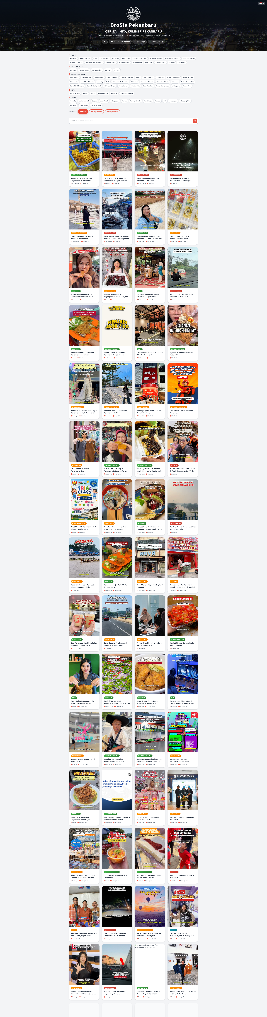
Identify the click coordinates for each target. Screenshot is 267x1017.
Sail (165, 101)
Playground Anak (163, 82)
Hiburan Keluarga (126, 77)
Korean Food (137, 62)
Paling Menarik (112, 112)
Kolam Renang (188, 77)
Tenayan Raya (96, 105)
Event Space (98, 77)
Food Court (126, 58)
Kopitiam (115, 58)
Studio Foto (135, 86)
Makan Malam (97, 70)
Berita (93, 93)
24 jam (116, 70)
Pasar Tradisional (147, 82)
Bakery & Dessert (156, 58)
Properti (175, 82)
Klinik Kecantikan (173, 77)
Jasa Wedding (148, 77)
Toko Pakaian (148, 86)
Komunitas (74, 82)
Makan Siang (84, 70)
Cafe (95, 58)
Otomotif (134, 82)
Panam (124, 101)
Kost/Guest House (87, 82)
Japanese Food (124, 62)
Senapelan (173, 101)
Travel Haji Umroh (162, 86)
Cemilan (108, 70)
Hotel (138, 77)
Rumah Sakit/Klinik (94, 86)
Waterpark (176, 86)
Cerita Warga (103, 93)
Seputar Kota (75, 93)
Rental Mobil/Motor (77, 86)
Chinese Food (110, 62)
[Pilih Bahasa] (261, 3)
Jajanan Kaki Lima (139, 58)
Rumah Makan (85, 58)
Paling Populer (96, 112)
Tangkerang (84, 105)
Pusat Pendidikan (187, 82)
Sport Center (123, 86)
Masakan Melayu (189, 58)
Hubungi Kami (157, 42)
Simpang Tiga (185, 101)
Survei (85, 93)
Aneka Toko (187, 86)
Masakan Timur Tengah (94, 62)
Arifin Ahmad (84, 101)
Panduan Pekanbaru (121, 42)
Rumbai (157, 101)
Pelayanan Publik (127, 93)
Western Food (160, 62)
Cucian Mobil (86, 77)
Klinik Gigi (160, 77)
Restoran (73, 58)
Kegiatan (114, 93)
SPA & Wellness (109, 86)
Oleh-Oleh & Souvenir (120, 82)
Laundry (100, 82)
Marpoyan (114, 101)
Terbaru (83, 111)
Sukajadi (73, 105)
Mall (107, 82)
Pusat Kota (148, 101)
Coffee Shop (104, 58)
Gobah (94, 101)
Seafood (172, 62)
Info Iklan (141, 42)
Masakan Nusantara (172, 58)
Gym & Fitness (112, 77)
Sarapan (73, 70)
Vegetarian (182, 62)
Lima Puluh (104, 101)
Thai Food (148, 62)
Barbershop (74, 77)
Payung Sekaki (135, 101)
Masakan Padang (76, 62)
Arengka (73, 101)
